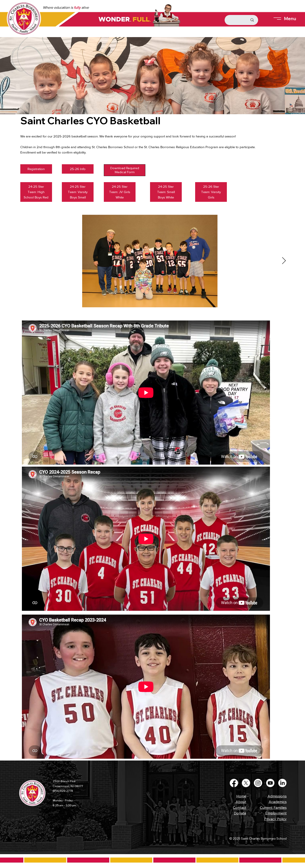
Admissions (277, 796)
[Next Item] (284, 261)
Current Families (273, 807)
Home (241, 796)
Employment (276, 813)
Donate (240, 813)
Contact (239, 807)
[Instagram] (258, 783)
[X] (246, 783)
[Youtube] (270, 783)
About (241, 801)
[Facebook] (234, 783)
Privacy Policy (275, 819)
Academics (278, 801)
